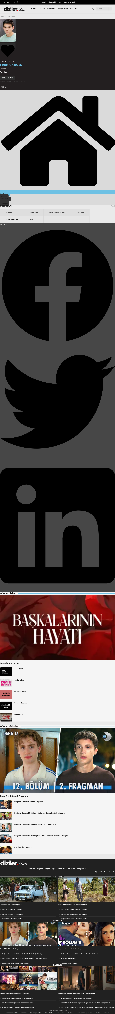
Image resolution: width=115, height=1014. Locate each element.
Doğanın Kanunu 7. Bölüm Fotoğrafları (74, 919)
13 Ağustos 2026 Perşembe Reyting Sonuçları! (76, 998)
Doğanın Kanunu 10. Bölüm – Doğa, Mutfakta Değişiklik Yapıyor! (40, 813)
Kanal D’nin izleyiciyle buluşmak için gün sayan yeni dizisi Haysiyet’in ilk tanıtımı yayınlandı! (85, 1003)
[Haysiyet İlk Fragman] (6, 850)
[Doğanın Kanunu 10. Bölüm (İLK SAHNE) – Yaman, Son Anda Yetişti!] (6, 838)
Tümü (113, 206)
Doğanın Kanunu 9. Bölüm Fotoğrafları (74, 909)
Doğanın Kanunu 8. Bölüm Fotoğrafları (74, 914)
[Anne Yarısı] (6, 671)
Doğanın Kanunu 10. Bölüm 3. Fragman (15, 963)
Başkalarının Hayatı (9, 663)
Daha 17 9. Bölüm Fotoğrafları (12, 919)
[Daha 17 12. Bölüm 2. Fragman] (57, 760)
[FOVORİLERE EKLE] (7, 46)
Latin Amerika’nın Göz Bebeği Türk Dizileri (15, 993)
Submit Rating (7, 78)
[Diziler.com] (14, 9)
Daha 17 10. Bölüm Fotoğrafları (12, 914)
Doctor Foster (12, 219)
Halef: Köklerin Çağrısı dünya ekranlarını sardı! (17, 1003)
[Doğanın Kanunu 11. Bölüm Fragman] (6, 804)
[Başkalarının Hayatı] (57, 627)
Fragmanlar (63, 9)
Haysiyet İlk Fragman (23, 847)
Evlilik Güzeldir (20, 691)
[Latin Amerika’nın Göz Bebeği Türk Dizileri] (28, 978)
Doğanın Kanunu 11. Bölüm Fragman (28, 802)
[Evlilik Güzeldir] (6, 694)
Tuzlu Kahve (19, 680)
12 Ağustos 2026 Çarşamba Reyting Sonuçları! (18, 1007)
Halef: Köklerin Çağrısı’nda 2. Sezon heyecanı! (17, 998)
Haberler (73, 9)
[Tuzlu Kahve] (6, 683)
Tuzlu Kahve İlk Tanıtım (69, 963)
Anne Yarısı (18, 669)
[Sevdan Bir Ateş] (6, 706)
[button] (57, 286)
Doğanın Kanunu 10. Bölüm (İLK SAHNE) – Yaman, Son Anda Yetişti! (41, 836)
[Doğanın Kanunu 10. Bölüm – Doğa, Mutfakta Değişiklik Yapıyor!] (6, 816)
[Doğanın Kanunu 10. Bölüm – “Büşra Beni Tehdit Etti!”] (6, 827)
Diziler (33, 9)
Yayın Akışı (51, 9)
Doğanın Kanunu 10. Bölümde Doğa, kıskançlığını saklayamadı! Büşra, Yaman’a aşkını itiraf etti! (88, 1007)
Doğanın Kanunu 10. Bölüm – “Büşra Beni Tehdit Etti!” (35, 824)
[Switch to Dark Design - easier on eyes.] (93, 9)
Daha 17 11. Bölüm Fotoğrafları (12, 909)
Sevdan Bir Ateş (20, 703)
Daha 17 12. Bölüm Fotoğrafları (11, 905)
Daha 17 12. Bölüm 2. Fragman (14, 796)
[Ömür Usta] (6, 717)
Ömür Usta (18, 714)
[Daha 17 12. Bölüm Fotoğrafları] (28, 890)
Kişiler (42, 9)
